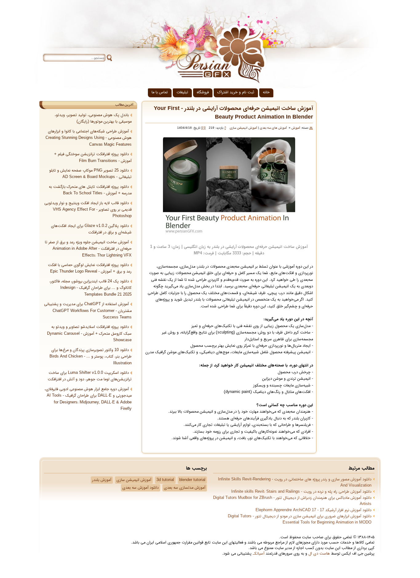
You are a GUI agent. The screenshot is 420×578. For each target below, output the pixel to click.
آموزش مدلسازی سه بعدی (184, 488)
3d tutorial (165, 480)
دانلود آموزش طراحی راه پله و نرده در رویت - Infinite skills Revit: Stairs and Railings (301, 492)
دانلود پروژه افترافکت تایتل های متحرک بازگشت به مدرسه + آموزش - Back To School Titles (90, 190)
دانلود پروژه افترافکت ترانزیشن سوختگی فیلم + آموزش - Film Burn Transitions (93, 157)
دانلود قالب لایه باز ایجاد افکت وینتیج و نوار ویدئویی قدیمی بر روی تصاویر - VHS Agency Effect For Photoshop (88, 210)
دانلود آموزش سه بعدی (140, 488)
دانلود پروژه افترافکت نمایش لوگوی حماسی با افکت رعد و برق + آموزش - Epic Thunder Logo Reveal (90, 268)
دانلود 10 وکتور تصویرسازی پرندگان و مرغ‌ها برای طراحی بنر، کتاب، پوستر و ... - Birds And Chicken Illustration (91, 356)
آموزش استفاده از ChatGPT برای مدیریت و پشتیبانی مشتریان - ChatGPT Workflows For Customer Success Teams (88, 311)
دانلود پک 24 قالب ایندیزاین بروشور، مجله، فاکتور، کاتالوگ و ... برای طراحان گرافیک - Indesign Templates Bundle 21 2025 (91, 288)
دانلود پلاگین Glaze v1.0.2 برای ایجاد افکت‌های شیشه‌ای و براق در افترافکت (91, 229)
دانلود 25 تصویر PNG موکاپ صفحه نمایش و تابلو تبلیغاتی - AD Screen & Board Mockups (90, 174)
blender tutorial (192, 480)
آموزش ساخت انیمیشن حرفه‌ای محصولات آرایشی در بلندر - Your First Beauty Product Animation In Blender (233, 112)
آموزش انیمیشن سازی (243, 128)
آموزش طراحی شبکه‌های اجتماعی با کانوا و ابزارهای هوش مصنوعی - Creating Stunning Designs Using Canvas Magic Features (89, 138)
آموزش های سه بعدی (273, 128)
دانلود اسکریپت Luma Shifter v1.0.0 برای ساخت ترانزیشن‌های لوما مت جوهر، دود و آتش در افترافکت (90, 376)
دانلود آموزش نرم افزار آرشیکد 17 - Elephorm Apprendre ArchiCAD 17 (313, 510)
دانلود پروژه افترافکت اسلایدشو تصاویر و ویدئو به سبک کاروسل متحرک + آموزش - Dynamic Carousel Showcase (89, 333)
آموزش (295, 128)
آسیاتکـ (258, 554)
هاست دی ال (319, 554)
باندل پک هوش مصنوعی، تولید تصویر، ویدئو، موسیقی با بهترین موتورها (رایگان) (93, 118)
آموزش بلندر (101, 480)
